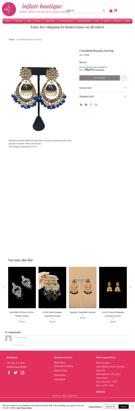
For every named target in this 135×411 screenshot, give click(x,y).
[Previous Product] (4, 287)
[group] (67, 297)
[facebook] (8, 372)
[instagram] (22, 372)
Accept (123, 406)
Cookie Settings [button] (95, 406)
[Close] (131, 406)
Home (12, 39)
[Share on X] (96, 104)
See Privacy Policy (24, 407)
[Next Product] (130, 287)
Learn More (99, 69)
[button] (111, 10)
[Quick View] (22, 287)
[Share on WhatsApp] (91, 104)
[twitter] (15, 372)
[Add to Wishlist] (123, 78)
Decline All (110, 406)
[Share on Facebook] (81, 104)
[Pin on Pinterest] (86, 104)
